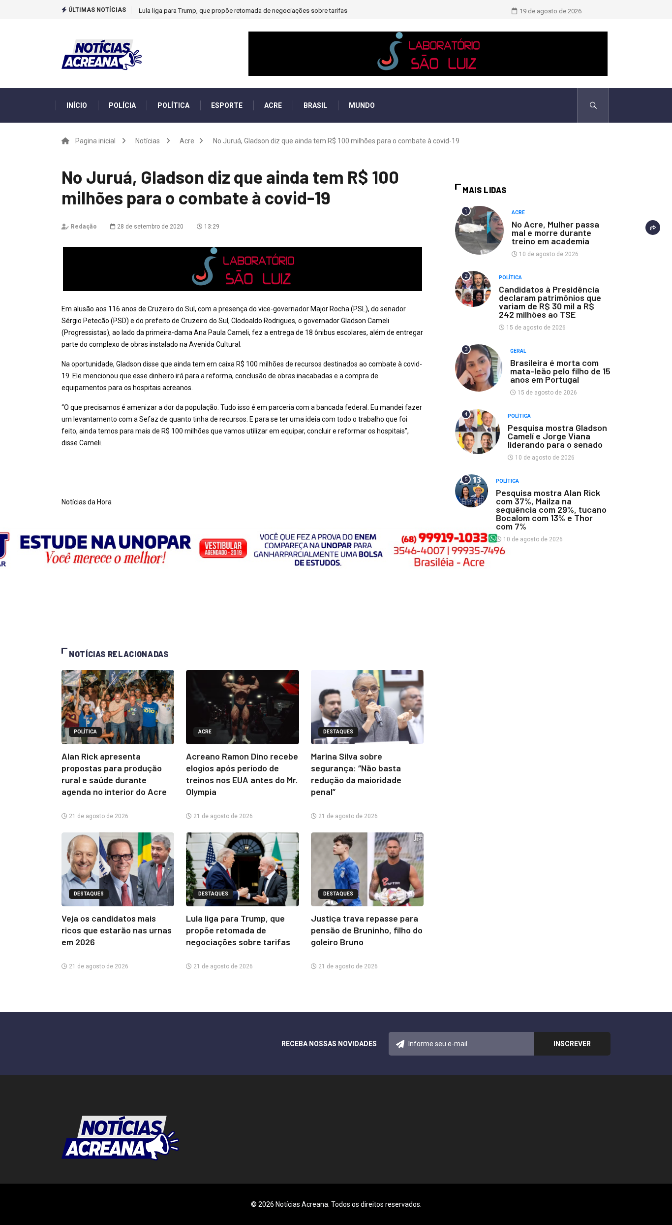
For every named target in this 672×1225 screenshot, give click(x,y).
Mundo (362, 105)
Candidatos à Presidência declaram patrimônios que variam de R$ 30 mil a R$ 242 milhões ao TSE (550, 302)
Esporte (227, 105)
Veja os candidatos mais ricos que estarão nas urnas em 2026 (116, 930)
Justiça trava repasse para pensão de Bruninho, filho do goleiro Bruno (237, 10)
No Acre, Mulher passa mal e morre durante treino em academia (555, 232)
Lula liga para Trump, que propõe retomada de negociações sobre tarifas (238, 930)
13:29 (211, 226)
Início (76, 105)
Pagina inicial (95, 141)
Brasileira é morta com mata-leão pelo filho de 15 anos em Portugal (560, 371)
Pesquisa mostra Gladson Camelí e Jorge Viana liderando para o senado (557, 436)
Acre (273, 105)
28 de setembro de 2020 (149, 226)
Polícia (122, 105)
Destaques (338, 731)
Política (173, 105)
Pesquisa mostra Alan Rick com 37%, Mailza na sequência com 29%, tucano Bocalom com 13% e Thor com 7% (551, 509)
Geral (518, 351)
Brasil (315, 105)
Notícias (147, 141)
